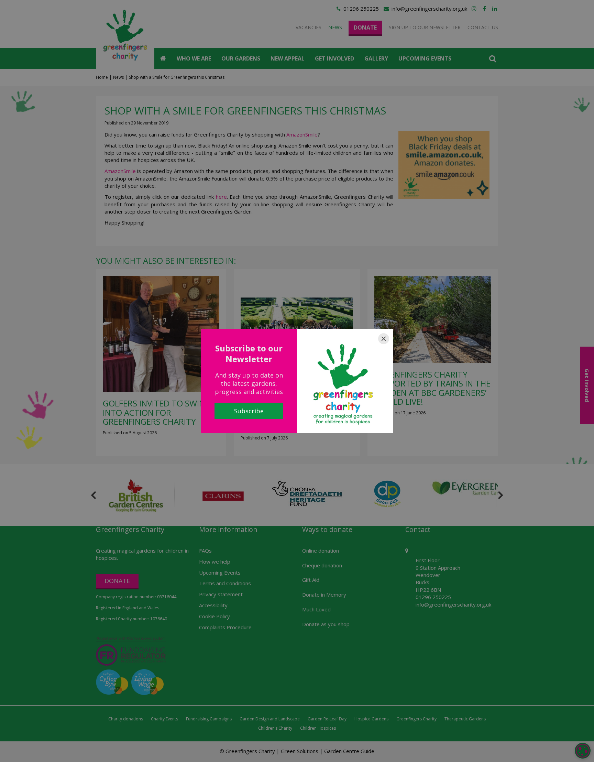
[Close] (383, 338)
